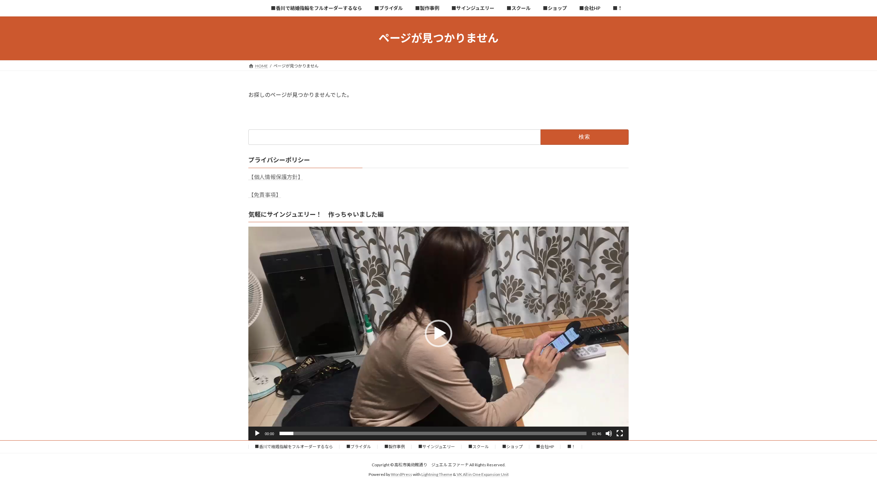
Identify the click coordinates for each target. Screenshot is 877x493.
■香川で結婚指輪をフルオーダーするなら (294, 446)
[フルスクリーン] (619, 433)
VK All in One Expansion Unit (483, 474)
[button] (438, 333)
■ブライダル (358, 446)
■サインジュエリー (436, 446)
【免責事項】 (264, 194)
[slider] (433, 433)
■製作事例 (394, 446)
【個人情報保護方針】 (275, 177)
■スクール (478, 446)
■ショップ (512, 446)
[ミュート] (608, 433)
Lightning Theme (436, 474)
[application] (438, 333)
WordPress (401, 474)
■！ (571, 446)
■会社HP (545, 446)
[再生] (257, 433)
